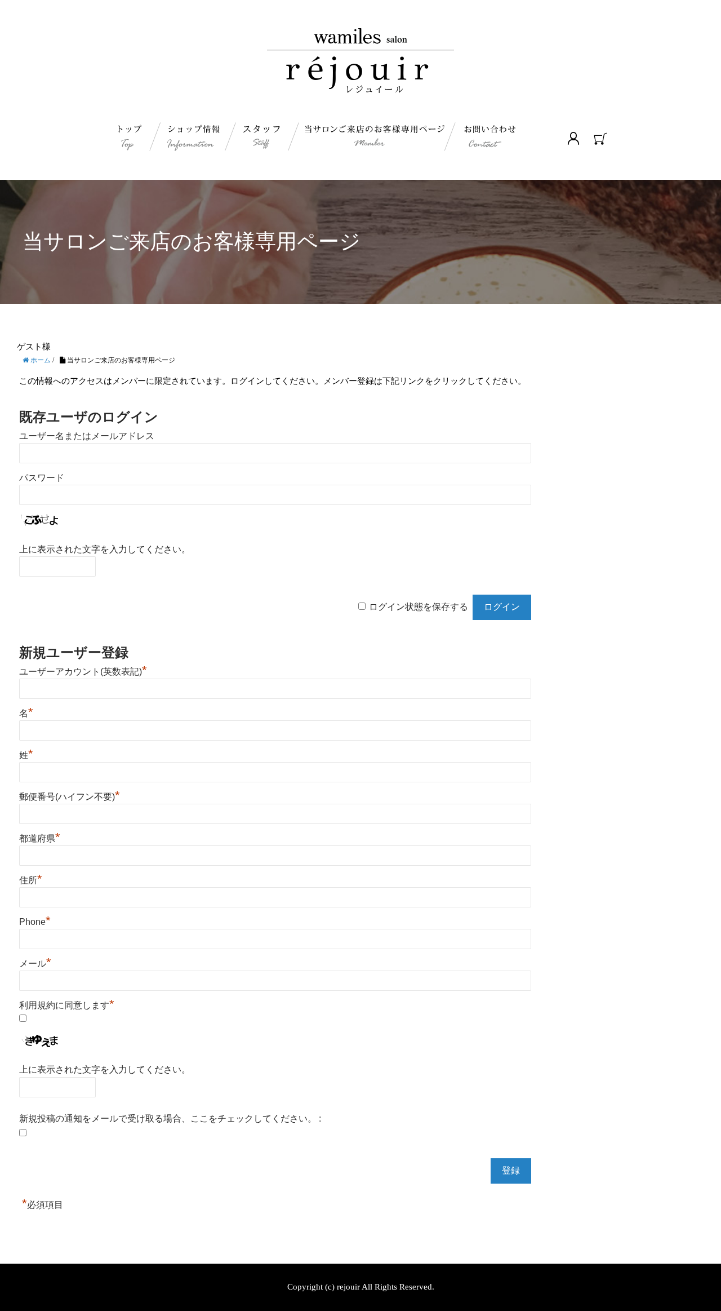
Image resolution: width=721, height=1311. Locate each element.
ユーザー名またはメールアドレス (86, 436)
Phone (35, 922)
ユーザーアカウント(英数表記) (83, 671)
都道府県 (39, 838)
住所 (30, 880)
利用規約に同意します (66, 1005)
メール (35, 963)
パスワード (41, 477)
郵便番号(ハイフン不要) (69, 796)
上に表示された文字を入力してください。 (104, 549)
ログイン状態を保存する (418, 607)
